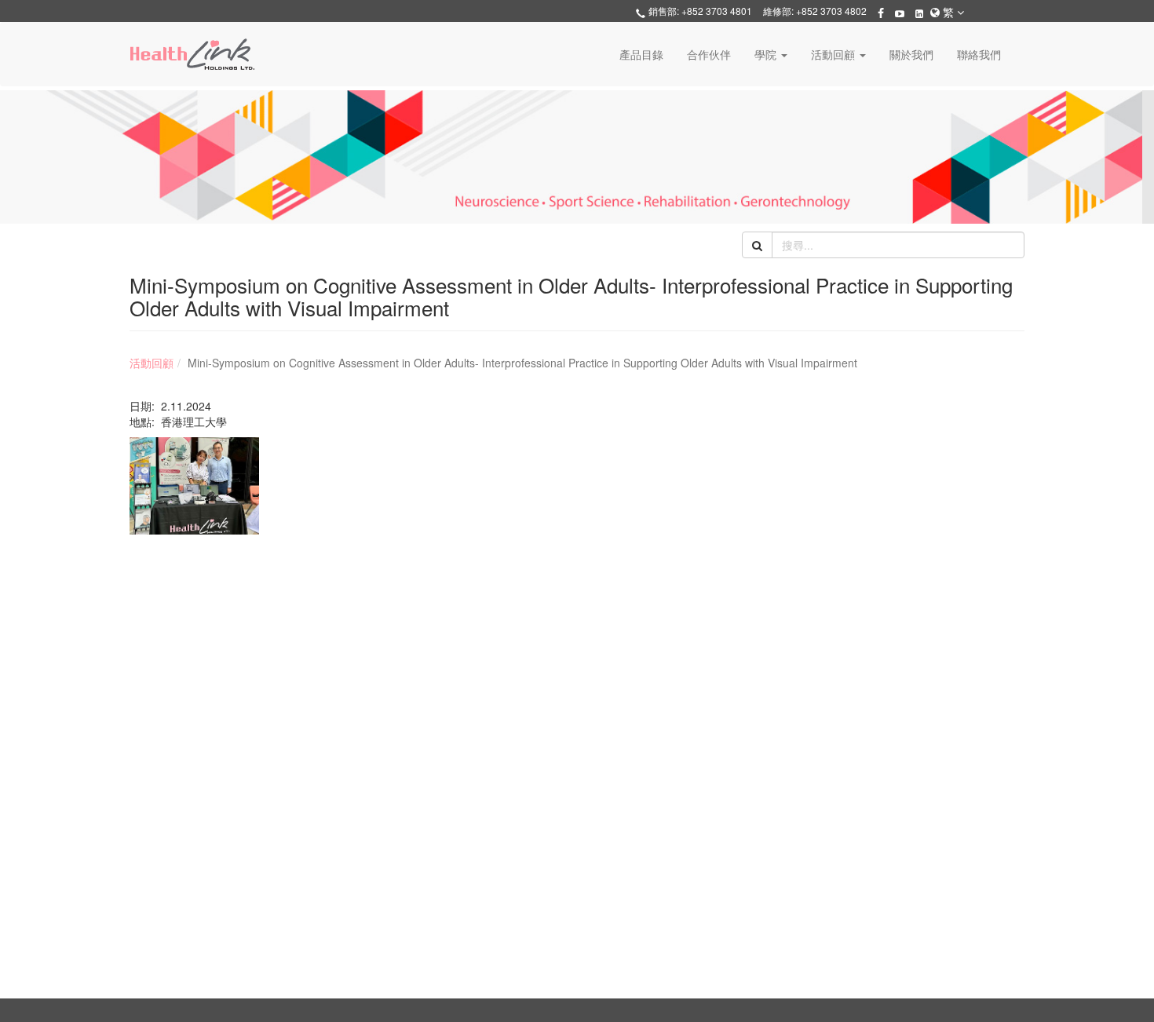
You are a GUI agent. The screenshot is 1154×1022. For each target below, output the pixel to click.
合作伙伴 (709, 54)
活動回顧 (151, 362)
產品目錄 (641, 54)
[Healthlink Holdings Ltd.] (192, 54)
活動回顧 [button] (834, 54)
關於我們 (911, 54)
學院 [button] (767, 54)
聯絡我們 (979, 54)
